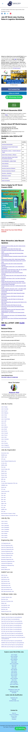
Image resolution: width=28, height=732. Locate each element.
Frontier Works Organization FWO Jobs (9, 483)
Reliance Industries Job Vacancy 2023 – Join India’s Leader (13, 288)
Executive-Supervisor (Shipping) (8, 168)
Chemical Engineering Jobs (7, 551)
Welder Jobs (3, 603)
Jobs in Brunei (4, 431)
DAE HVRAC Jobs (5, 577)
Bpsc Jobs (3, 499)
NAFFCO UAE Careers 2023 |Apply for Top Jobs (11, 305)
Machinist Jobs (4, 609)
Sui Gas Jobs (4, 463)
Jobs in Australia (4, 408)
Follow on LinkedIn (14, 93)
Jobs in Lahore (4, 521)
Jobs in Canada (4, 433)
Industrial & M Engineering (6, 563)
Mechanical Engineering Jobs (7, 549)
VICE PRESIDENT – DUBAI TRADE (9, 161)
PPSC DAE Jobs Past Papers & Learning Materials (11, 640)
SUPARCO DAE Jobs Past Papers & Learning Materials (12, 642)
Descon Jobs (4, 475)
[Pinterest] (10, 13)
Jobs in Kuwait (4, 411)
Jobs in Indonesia (5, 439)
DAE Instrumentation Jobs (6, 589)
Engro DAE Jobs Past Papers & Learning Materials (11, 621)
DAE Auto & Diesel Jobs (6, 587)
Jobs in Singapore (5, 445)
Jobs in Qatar (4, 417)
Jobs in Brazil (4, 429)
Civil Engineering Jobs (5, 543)
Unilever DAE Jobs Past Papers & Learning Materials (12, 644)
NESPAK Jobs (4, 455)
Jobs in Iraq (3, 441)
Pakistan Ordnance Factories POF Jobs (9, 515)
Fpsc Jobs (3, 495)
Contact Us (14, 717)
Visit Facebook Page (14, 89)
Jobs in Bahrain (4, 427)
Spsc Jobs (3, 501)
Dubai (6, 114)
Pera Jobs (3, 467)
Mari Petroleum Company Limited (8, 513)
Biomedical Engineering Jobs (7, 559)
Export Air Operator (6, 180)
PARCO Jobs (4, 471)
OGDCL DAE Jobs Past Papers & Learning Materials (12, 633)
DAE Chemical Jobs (5, 581)
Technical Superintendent (7, 144)
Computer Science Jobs (6, 557)
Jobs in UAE (3, 421)
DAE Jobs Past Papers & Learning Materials (10, 619)
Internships (14, 692)
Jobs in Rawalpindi (5, 527)
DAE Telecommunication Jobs (7, 591)
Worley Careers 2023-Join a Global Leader (10, 271)
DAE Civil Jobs (4, 575)
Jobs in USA (3, 425)
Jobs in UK (3, 423)
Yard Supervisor (5, 165)
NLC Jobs (3, 481)
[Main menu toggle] (2, 3)
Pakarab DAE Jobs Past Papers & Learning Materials (12, 635)
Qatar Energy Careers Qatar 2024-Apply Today (11, 248)
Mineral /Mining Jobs (5, 569)
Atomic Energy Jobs (5, 469)
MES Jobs (3, 479)
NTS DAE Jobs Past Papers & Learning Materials (11, 631)
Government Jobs (5, 453)
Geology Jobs (4, 567)
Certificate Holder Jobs (14, 700)
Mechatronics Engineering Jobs (7, 561)
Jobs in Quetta (4, 535)
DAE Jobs (14, 699)
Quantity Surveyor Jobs (6, 611)
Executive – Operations (6, 173)
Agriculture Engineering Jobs (7, 547)
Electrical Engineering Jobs (7, 545)
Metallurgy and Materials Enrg (7, 565)
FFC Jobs (3, 489)
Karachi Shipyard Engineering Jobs (8, 461)
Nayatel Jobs (4, 473)
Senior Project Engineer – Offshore (9, 154)
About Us (14, 713)
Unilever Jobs (4, 477)
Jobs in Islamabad (5, 525)
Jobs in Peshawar (5, 531)
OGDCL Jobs (4, 457)
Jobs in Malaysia (4, 412)
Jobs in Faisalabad (5, 529)
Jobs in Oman (4, 415)
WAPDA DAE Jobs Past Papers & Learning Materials (12, 646)
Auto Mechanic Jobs (5, 605)
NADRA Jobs (4, 509)
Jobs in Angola (4, 406)
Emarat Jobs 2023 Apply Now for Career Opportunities (12, 281)
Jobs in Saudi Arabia (5, 419)
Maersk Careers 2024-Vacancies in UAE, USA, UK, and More (14, 269)
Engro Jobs (3, 493)
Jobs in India (4, 437)
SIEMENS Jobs (4, 485)
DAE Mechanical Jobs (5, 585)
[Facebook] (2, 13)
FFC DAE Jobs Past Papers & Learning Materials (11, 625)
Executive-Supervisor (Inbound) (8, 170)
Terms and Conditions (14, 714)
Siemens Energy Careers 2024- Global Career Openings (13, 259)
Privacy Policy (14, 716)
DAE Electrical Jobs (5, 579)
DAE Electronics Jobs (5, 583)
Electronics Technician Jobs (7, 601)
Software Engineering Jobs (7, 555)
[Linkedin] (4, 13)
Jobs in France (4, 435)
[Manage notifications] (25, 729)
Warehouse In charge (6, 175)
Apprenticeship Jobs (14, 691)
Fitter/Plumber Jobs (5, 607)
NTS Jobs (3, 459)
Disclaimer (14, 719)
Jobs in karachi (4, 523)
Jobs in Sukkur (4, 537)
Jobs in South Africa (5, 447)
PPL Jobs (3, 507)
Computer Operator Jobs (6, 597)
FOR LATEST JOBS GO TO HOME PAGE (9, 377)
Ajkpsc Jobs (3, 503)
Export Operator (5, 178)
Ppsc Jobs (3, 497)
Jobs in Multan (4, 533)
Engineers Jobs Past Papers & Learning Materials (11, 617)
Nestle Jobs (3, 487)
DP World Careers (16, 68)
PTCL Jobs (3, 505)
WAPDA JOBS (4, 465)
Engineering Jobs (14, 697)
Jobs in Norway (4, 443)
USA (15, 59)
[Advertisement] (14, 39)
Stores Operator (5, 163)
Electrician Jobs (4, 599)
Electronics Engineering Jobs (7, 553)
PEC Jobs (3, 511)
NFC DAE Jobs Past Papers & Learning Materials (11, 629)
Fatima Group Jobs (5, 491)
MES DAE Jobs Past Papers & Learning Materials (11, 627)
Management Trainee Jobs (14, 689)
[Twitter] (7, 13)
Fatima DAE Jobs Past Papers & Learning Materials (12, 623)
